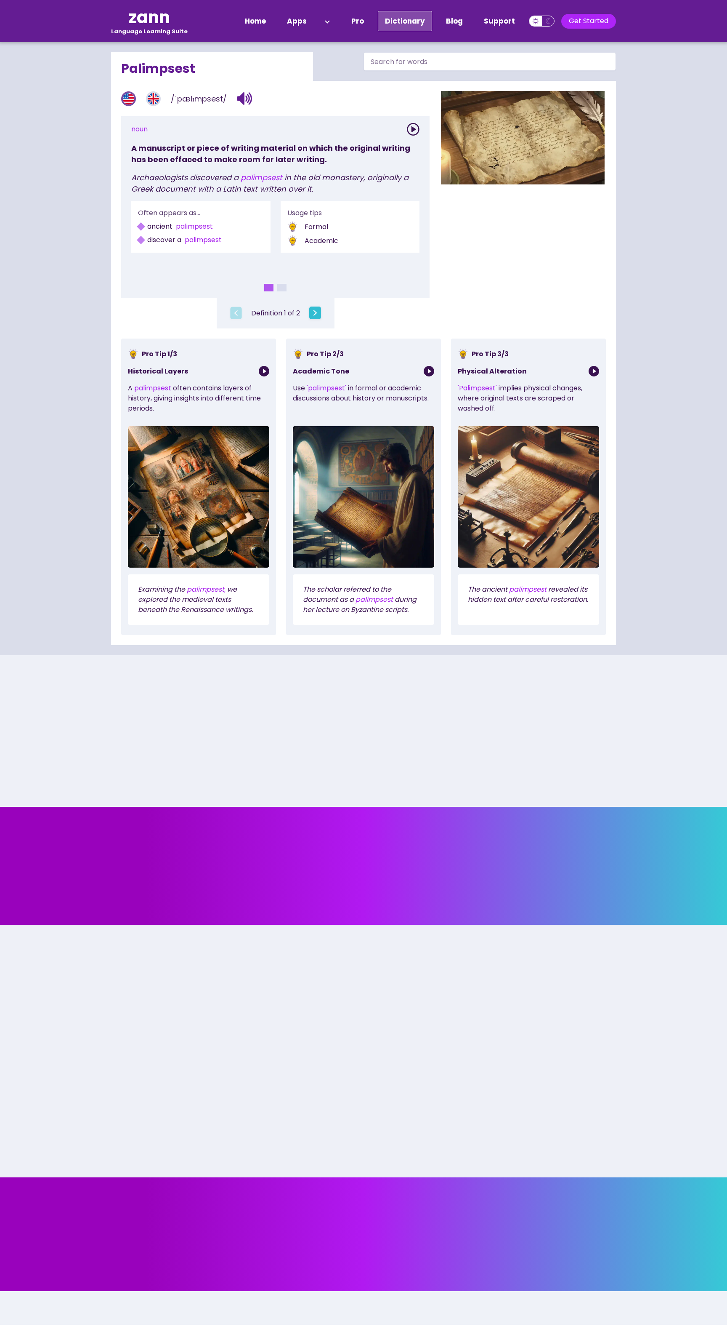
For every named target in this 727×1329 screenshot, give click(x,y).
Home (255, 21)
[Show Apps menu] (327, 21)
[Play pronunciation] (413, 129)
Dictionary (405, 21)
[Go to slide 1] (268, 287)
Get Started (588, 21)
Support (499, 21)
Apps (297, 21)
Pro (357, 21)
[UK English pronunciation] (153, 98)
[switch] (542, 21)
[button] (244, 98)
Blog (454, 21)
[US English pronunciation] (128, 98)
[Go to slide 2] (282, 287)
